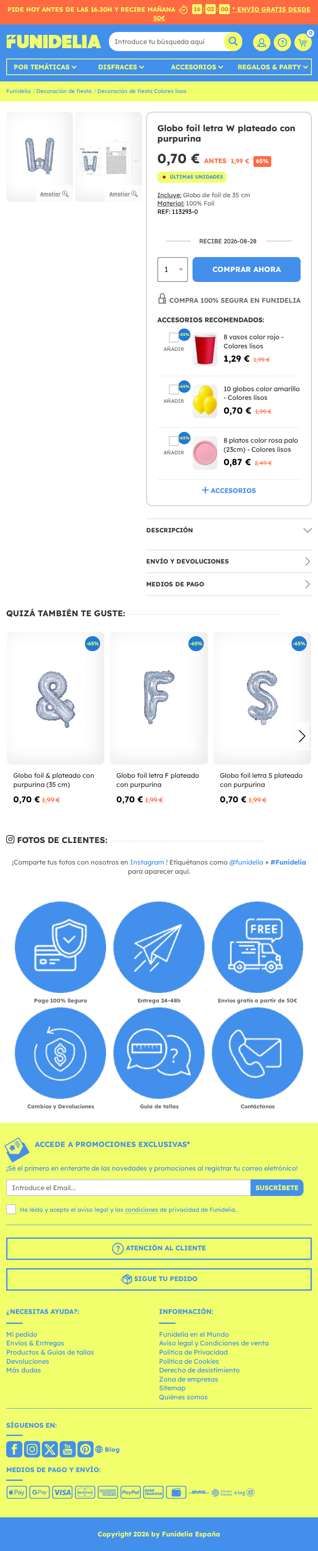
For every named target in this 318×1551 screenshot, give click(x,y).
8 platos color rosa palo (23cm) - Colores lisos (261, 444)
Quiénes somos (183, 1397)
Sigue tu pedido (165, 1279)
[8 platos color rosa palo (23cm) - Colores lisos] (205, 453)
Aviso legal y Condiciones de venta (214, 1343)
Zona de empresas (188, 1379)
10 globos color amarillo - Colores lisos (262, 393)
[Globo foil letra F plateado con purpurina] (158, 698)
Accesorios (193, 67)
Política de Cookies (189, 1361)
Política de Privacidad (193, 1352)
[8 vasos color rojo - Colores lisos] (205, 349)
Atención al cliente (165, 1248)
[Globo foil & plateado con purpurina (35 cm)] (55, 698)
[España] (14, 1450)
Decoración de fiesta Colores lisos (141, 91)
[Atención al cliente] (282, 42)
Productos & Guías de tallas (50, 1352)
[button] (302, 736)
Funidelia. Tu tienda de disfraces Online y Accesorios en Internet (53, 41)
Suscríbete (277, 1187)
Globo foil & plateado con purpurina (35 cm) (53, 780)
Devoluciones (27, 1361)
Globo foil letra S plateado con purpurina (261, 780)
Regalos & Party (269, 67)
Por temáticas (42, 67)
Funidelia (18, 91)
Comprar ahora (246, 269)
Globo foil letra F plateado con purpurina (157, 780)
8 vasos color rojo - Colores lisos (254, 341)
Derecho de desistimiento (199, 1370)
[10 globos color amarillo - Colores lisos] (205, 401)
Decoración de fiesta (64, 91)
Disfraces (117, 67)
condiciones (141, 1209)
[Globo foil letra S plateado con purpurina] (262, 698)
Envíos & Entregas (35, 1343)
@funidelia (246, 862)
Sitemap (172, 1388)
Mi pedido (21, 1334)
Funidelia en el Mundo (194, 1334)
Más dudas (23, 1370)
